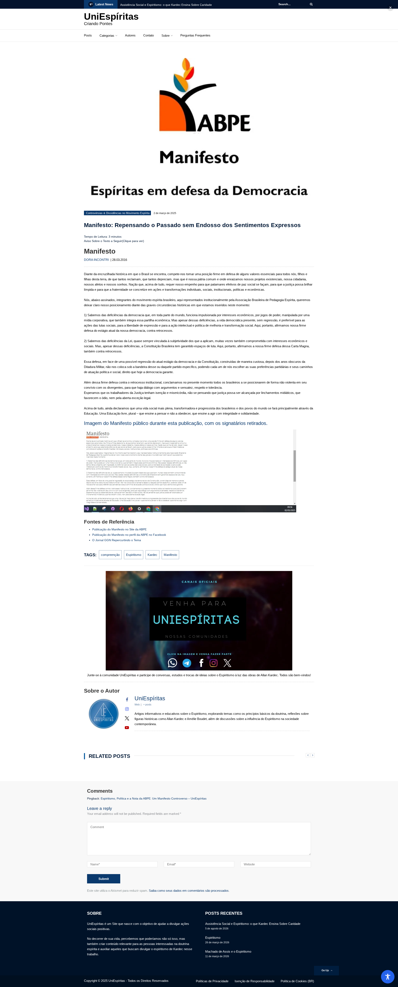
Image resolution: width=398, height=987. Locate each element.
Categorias (107, 35)
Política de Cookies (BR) (297, 981)
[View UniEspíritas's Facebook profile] (126, 699)
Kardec (152, 554)
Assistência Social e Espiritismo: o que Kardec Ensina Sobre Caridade (166, 4)
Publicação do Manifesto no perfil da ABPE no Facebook (129, 534)
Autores (130, 35)
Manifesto (170, 554)
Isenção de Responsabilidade (254, 981)
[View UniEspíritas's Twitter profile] (126, 718)
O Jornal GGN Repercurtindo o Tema (116, 540)
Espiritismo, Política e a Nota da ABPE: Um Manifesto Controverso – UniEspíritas (153, 798)
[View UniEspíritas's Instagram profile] (126, 708)
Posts (88, 35)
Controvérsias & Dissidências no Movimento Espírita (117, 213)
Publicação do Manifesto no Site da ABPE (119, 529)
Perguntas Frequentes (195, 35)
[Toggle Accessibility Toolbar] (388, 977)
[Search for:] (291, 4)
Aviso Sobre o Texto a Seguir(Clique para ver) (114, 241)
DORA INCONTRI (96, 259)
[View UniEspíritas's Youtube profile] (126, 727)
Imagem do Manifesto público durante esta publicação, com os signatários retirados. (176, 423)
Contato (148, 35)
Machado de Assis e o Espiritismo (228, 951)
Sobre (165, 35)
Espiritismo (133, 554)
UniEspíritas (111, 16)
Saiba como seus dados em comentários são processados (189, 890)
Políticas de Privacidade (212, 981)
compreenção (110, 554)
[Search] (311, 4)
